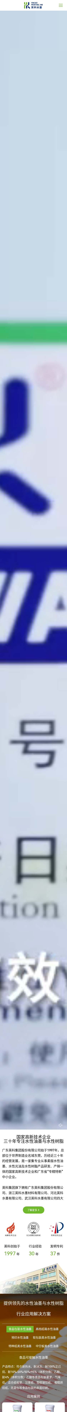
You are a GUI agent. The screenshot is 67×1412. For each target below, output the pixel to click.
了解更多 (32, 1210)
